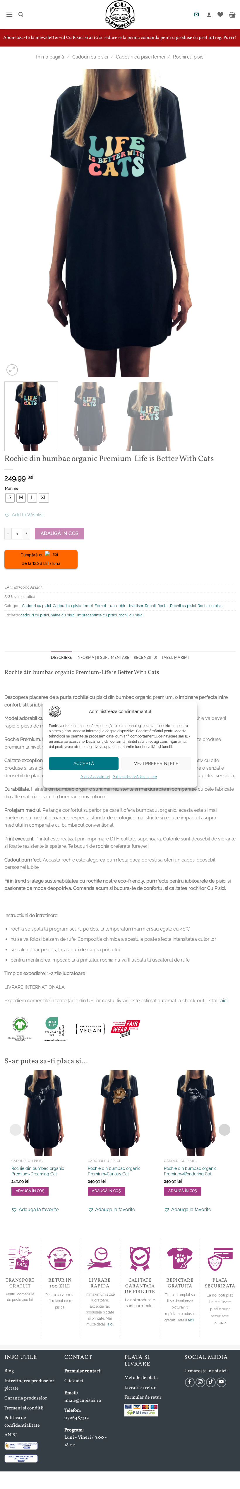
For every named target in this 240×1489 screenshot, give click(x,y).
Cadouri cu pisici (90, 57)
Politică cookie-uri (95, 777)
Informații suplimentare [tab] (103, 657)
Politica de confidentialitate (135, 777)
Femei (100, 605)
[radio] (10, 498)
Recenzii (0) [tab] (145, 657)
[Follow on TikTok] (211, 1382)
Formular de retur (143, 1397)
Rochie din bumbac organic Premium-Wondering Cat (190, 1171)
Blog (9, 1371)
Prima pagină (50, 57)
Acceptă (83, 763)
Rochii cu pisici (188, 57)
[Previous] (16, 223)
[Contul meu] (208, 14)
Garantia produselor (25, 1398)
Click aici (73, 1381)
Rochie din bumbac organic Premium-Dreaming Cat (37, 1171)
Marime (11, 488)
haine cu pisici (63, 615)
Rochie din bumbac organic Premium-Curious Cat (114, 1171)
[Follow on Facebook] (190, 1382)
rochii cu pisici (131, 615)
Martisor (136, 605)
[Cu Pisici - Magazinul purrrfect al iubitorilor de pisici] (120, 14)
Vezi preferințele (156, 763)
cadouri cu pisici (34, 615)
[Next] (223, 223)
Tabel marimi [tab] (175, 657)
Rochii (150, 605)
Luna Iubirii (117, 605)
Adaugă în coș (60, 533)
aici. (224, 1000)
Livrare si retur (140, 1388)
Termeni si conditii (24, 1408)
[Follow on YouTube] (221, 1382)
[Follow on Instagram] (200, 1382)
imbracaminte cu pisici (97, 615)
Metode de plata (141, 1378)
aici (110, 1324)
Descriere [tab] (61, 657)
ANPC (10, 1435)
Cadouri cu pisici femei (140, 57)
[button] (8, 14)
